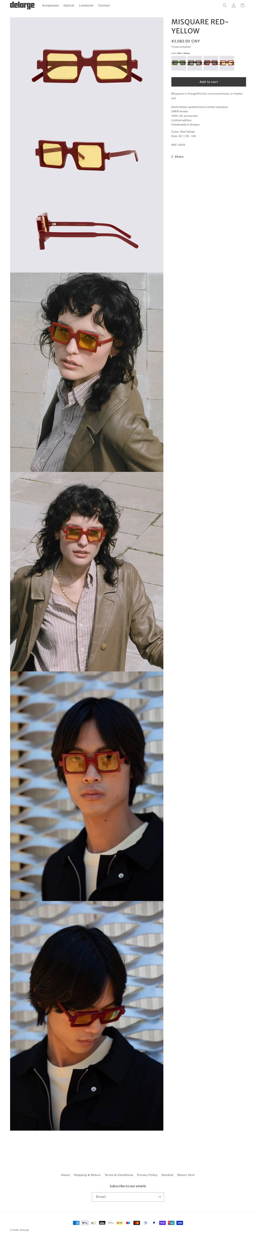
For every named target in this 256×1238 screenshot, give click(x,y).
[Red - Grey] (210, 63)
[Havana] (194, 63)
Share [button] (179, 157)
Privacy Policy (147, 1175)
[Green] (178, 63)
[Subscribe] (159, 1197)
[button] (224, 5)
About (65, 1175)
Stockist (168, 1175)
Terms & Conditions (119, 1175)
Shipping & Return (87, 1175)
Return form (186, 1175)
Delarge (24, 1229)
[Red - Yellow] (226, 63)
